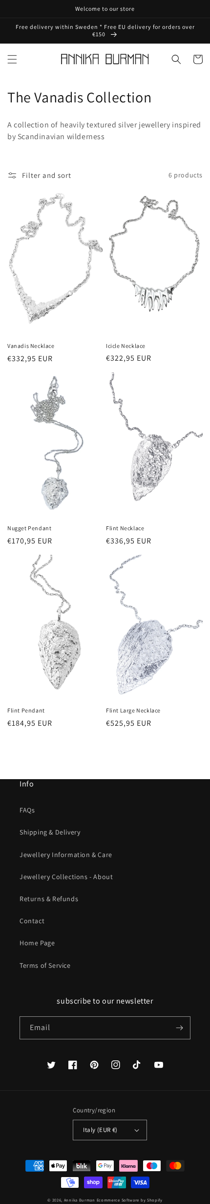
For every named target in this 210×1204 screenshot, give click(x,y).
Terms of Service (45, 965)
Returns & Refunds (49, 898)
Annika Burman (80, 1200)
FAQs (27, 810)
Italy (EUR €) (100, 1130)
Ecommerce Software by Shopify (130, 1200)
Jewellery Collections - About (66, 876)
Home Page (37, 942)
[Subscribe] (179, 1027)
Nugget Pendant (29, 528)
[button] (12, 59)
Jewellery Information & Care (66, 854)
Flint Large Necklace (133, 710)
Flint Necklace (125, 528)
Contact (32, 920)
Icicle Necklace (126, 345)
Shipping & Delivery (50, 832)
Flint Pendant (26, 710)
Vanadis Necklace (31, 345)
